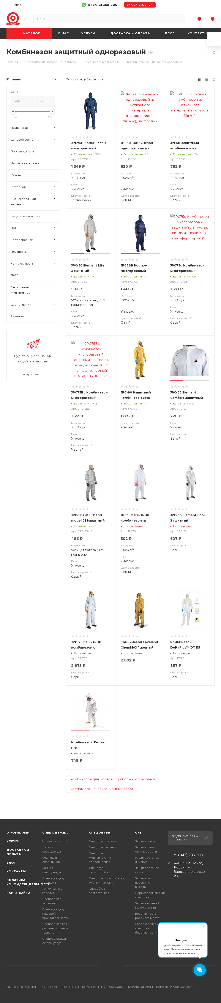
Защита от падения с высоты (142, 882)
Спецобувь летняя (102, 841)
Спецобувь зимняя (102, 847)
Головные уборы (54, 841)
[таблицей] (213, 79)
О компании (18, 832)
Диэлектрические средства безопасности (148, 928)
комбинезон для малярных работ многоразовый (112, 779)
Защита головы (146, 841)
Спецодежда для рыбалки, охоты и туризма (55, 928)
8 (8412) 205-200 (102, 5)
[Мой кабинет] (213, 5)
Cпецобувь (99, 832)
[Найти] (180, 18)
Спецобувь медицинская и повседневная (100, 857)
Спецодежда (55, 832)
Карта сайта (18, 893)
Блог (11, 862)
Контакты (16, 871)
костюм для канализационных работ (101, 789)
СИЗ (138, 832)
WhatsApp (110, 965)
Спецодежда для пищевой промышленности (55, 913)
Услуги (13, 841)
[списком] (206, 79)
